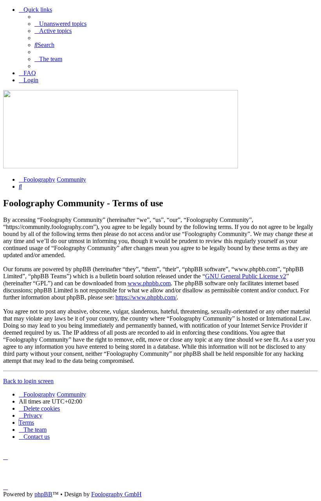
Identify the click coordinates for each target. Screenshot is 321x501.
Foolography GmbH (116, 494)
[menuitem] (60, 23)
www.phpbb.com (149, 283)
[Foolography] (120, 166)
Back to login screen (28, 381)
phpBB (43, 494)
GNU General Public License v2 (245, 276)
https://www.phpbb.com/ (146, 297)
